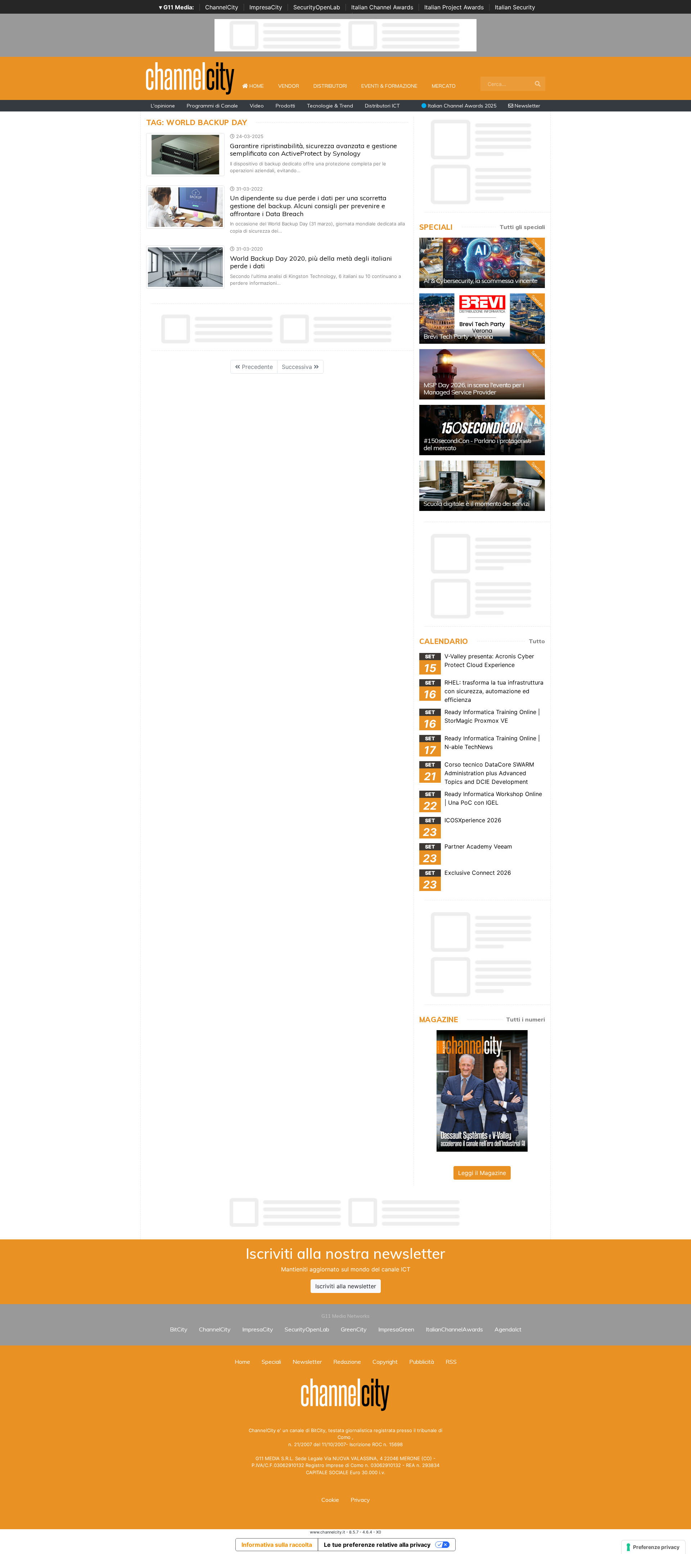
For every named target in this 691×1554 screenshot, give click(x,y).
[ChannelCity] (190, 77)
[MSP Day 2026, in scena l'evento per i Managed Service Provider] (482, 374)
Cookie (330, 1499)
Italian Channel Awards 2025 (461, 105)
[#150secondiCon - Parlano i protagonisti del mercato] (482, 430)
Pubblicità (421, 1361)
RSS (451, 1361)
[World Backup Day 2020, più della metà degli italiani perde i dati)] (185, 266)
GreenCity (354, 1329)
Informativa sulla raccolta (276, 1544)
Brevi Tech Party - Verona (458, 336)
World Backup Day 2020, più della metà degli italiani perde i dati (311, 262)
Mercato (444, 86)
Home (259, 85)
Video (257, 105)
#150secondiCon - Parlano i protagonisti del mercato (477, 444)
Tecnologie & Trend (330, 105)
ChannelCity (221, 7)
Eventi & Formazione (389, 86)
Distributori (330, 86)
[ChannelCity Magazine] (482, 1090)
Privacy (360, 1499)
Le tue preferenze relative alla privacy (377, 1544)
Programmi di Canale (212, 105)
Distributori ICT (382, 105)
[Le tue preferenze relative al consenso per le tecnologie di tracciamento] (653, 1547)
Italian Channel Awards (382, 7)
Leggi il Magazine (482, 1172)
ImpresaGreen (396, 1329)
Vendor (288, 86)
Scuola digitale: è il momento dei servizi (476, 503)
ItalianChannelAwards (454, 1329)
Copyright (385, 1361)
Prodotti (285, 105)
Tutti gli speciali (522, 226)
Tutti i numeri (525, 1019)
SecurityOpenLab (316, 7)
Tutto (537, 641)
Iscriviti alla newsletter (345, 1286)
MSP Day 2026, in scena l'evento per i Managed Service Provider (474, 388)
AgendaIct (507, 1329)
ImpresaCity (265, 7)
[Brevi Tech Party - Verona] (482, 318)
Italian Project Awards (454, 7)
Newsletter (526, 105)
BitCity (179, 1329)
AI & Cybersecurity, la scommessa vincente (480, 280)
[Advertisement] (345, 1212)
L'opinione (163, 105)
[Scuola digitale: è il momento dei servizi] (482, 486)
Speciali (271, 1361)
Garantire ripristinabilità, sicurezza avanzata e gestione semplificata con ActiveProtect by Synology (313, 150)
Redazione (347, 1361)
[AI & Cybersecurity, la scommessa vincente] (482, 263)
